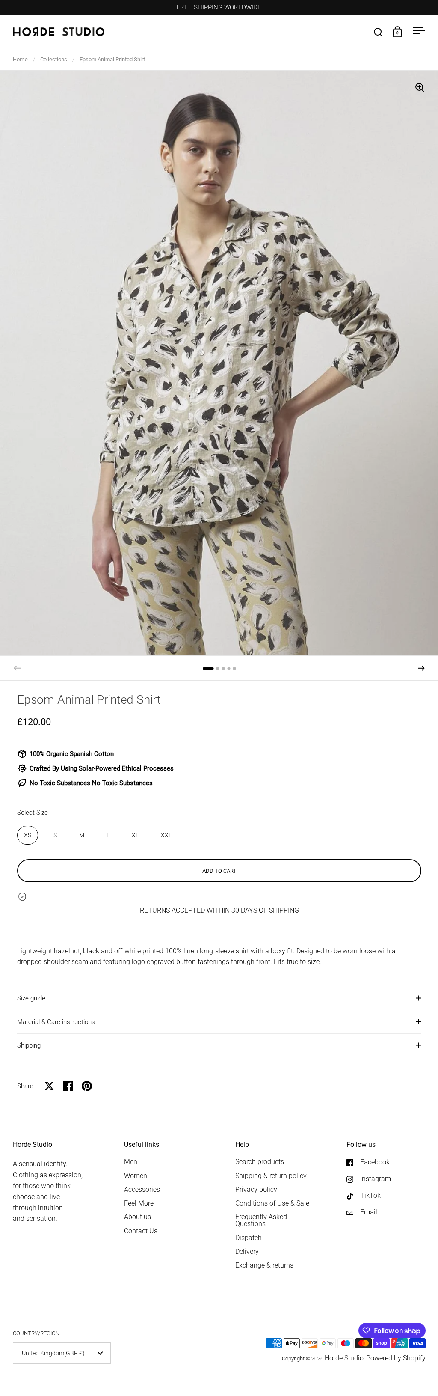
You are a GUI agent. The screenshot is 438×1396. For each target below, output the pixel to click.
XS (27, 835)
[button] (421, 668)
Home (20, 59)
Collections (53, 59)
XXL (166, 835)
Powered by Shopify (396, 1358)
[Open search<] (378, 31)
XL (135, 835)
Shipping (29, 1045)
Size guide (31, 998)
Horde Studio (344, 1358)
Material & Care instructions (56, 1022)
